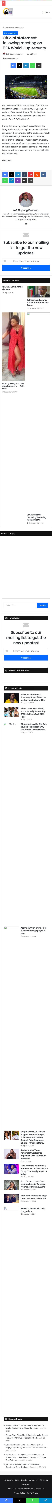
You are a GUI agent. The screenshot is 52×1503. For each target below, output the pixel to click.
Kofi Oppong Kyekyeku (14, 54)
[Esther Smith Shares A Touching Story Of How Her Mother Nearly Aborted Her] (11, 698)
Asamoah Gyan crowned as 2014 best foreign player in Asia (34, 931)
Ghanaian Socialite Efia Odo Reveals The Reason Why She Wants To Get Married (34, 727)
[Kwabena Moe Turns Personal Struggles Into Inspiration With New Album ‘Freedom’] (11, 1154)
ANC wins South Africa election (12, 288)
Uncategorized (17, 27)
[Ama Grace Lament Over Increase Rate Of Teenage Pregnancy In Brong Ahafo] (11, 1185)
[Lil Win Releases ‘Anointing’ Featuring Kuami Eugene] (38, 412)
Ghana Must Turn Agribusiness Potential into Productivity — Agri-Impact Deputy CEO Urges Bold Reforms (26, 1457)
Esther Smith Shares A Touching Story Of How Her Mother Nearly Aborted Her (33, 697)
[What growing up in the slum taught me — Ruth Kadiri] (13, 346)
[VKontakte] (43, 174)
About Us (12, 1489)
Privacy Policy (19, 1493)
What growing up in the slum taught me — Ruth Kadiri (13, 386)
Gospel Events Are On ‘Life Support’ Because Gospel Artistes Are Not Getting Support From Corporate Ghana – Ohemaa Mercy (33, 1137)
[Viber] (18, 180)
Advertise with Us (25, 1489)
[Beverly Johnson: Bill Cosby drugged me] (11, 1307)
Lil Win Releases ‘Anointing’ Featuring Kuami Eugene (36, 517)
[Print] (30, 180)
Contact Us (39, 1489)
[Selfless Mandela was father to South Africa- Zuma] (38, 291)
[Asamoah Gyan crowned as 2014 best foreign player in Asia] (11, 1026)
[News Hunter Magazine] (7, 12)
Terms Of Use (32, 1493)
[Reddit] (37, 174)
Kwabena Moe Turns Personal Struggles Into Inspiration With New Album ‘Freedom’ (33, 1154)
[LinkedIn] (26, 65)
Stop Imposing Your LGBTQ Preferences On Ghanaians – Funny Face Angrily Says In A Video (34, 1169)
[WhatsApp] (32, 65)
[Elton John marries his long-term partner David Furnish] (11, 1198)
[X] (19, 65)
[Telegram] (11, 180)
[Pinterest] (30, 174)
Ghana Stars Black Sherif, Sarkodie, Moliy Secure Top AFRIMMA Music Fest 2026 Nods (33, 712)
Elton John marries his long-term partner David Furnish (34, 1197)
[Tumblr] (24, 174)
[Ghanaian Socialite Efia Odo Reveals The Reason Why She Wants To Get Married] (11, 823)
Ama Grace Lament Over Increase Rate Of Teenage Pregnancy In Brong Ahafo (33, 1184)
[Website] (26, 223)
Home (7, 27)
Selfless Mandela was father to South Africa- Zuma (38, 302)
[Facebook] (13, 65)
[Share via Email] (38, 65)
